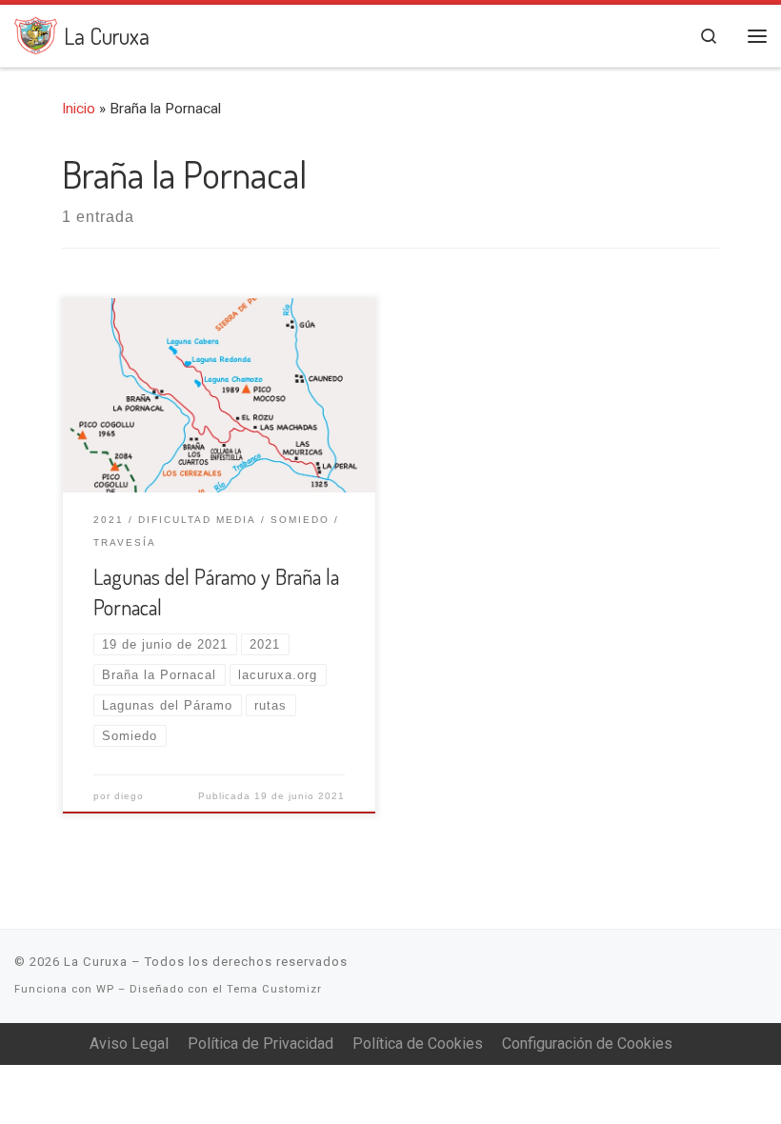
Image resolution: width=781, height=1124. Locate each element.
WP (105, 989)
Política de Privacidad (260, 1043)
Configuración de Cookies (587, 1043)
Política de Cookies (417, 1043)
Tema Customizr (274, 989)
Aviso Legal (129, 1043)
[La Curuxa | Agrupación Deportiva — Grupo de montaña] (35, 32)
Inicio (78, 108)
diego (129, 796)
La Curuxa (96, 961)
